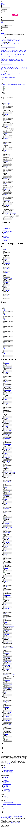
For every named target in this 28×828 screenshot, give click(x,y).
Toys (8, 50)
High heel (6, 59)
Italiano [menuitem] (2, 826)
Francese (9, 84)
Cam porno (6, 778)
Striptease (20, 50)
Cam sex (5, 780)
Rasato (2, 81)
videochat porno (10, 763)
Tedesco (13, 84)
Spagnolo (17, 84)
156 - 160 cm (14, 67)
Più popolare (10, 39)
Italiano (2, 84)
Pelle (18, 59)
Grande (9, 77)
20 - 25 (3, 43)
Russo (20, 84)
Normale (6, 77)
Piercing (9, 60)
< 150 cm (3, 67)
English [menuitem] (6, 826)
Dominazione (19, 51)
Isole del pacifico (9, 56)
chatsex (19, 758)
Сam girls (5, 777)
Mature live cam (7, 784)
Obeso (8, 74)
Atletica (11, 73)
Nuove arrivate (4, 39)
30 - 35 (9, 43)
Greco (23, 84)
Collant (3, 51)
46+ (14, 47)
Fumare (24, 51)
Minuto (2, 73)
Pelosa (2, 59)
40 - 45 (16, 43)
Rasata (15, 60)
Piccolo (2, 77)
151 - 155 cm (8, 67)
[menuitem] (2, 3)
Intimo (18, 60)
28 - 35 (8, 47)
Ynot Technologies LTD (16, 822)
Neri (2, 64)
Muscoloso (15, 73)
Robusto (5, 74)
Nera (20, 56)
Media (8, 73)
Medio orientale (14, 54)
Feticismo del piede (13, 50)
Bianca (2, 54)
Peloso (5, 81)
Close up (7, 51)
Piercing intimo (11, 59)
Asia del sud (16, 56)
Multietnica (20, 54)
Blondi (6, 64)
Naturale (6, 60)
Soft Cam (15, 39)
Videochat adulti (7, 787)
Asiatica (5, 54)
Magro (5, 73)
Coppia (13, 40)
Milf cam (5, 785)
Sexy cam (5, 786)
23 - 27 (5, 47)
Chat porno (6, 781)
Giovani (9, 40)
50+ (22, 43)
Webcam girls (6, 790)
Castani (10, 64)
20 (1, 43)
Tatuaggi (22, 60)
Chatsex (5, 782)
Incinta (12, 60)
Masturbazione (4, 50)
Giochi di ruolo (13, 51)
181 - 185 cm (17, 68)
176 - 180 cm (11, 68)
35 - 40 (13, 43)
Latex (16, 59)
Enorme (13, 77)
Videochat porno (7, 789)
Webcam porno (6, 791)
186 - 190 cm (23, 68)
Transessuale (17, 40)
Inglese (5, 84)
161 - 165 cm (20, 67)
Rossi (4, 64)
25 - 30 (6, 43)
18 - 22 (2, 47)
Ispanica (9, 54)
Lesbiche (5, 40)
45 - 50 (19, 43)
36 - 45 (11, 47)
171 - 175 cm (5, 68)
